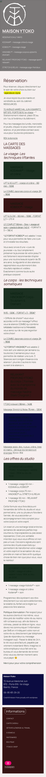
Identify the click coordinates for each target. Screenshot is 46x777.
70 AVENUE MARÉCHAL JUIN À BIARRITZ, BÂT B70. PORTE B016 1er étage (22, 111)
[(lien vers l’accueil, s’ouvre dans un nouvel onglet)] (14, 14)
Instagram (9, 766)
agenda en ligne (12, 92)
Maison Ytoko (9, 676)
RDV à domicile (11, 138)
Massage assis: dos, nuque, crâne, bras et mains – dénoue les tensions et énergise (23, 449)
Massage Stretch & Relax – (23, 409)
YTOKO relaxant (18, 404)
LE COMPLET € (21, 226)
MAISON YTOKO (18, 31)
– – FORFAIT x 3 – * (20, 312)
